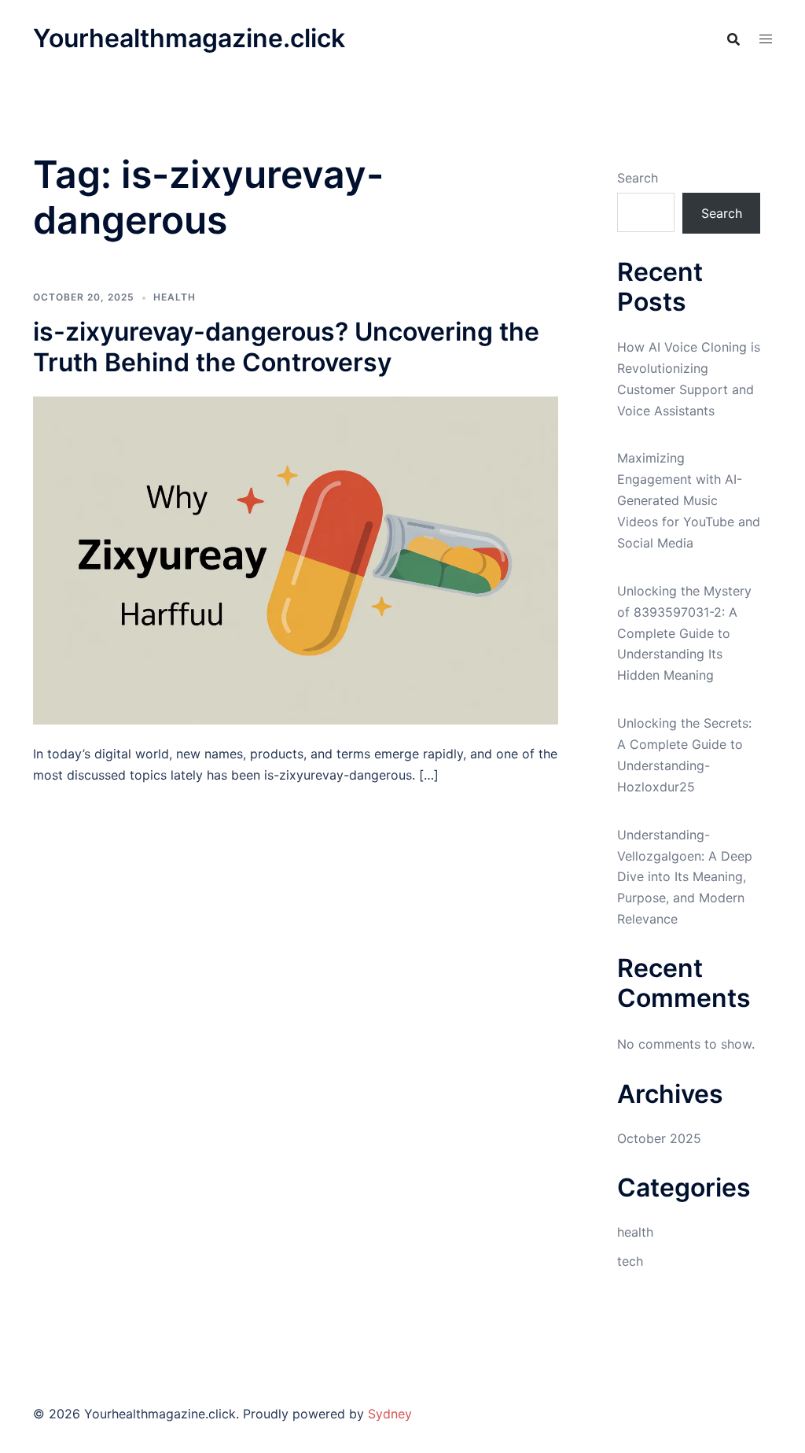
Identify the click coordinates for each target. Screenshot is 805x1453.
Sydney (390, 1414)
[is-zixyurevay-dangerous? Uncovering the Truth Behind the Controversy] (295, 559)
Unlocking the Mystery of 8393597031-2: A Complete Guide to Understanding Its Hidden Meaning (684, 633)
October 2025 (659, 1138)
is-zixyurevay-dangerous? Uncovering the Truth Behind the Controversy (286, 346)
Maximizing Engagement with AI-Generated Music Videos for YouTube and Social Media (688, 500)
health (174, 297)
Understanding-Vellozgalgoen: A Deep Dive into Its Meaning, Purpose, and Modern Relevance (684, 877)
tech (630, 1261)
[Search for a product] (733, 39)
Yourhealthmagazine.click (189, 38)
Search (637, 178)
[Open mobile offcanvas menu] (765, 39)
